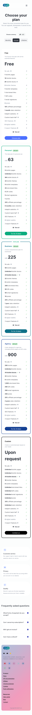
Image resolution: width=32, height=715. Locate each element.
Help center (6, 697)
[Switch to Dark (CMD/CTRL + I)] (10, 653)
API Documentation (8, 678)
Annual (16, 40)
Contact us (16, 533)
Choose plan (16, 138)
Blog (4, 699)
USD (22, 34)
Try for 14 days (16, 233)
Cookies (5, 686)
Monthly (8, 40)
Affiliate (5, 681)
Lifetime (24, 40)
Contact (5, 702)
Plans (4, 676)
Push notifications (8, 689)
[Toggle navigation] (26, 5)
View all (16, 132)
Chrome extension (8, 683)
